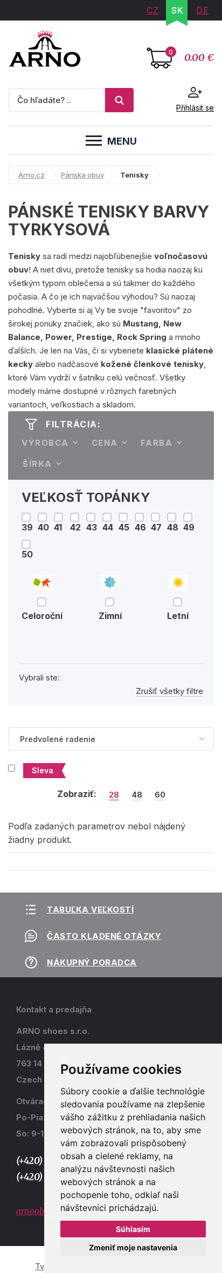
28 (114, 795)
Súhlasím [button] (133, 1229)
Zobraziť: (76, 793)
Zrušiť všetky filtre (169, 691)
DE (202, 10)
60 (160, 795)
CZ (153, 10)
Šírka (37, 464)
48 (136, 795)
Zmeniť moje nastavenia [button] (133, 1247)
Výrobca (45, 443)
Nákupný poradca (92, 962)
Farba (157, 443)
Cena (105, 443)
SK (177, 10)
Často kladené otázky (104, 936)
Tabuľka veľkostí (90, 909)
